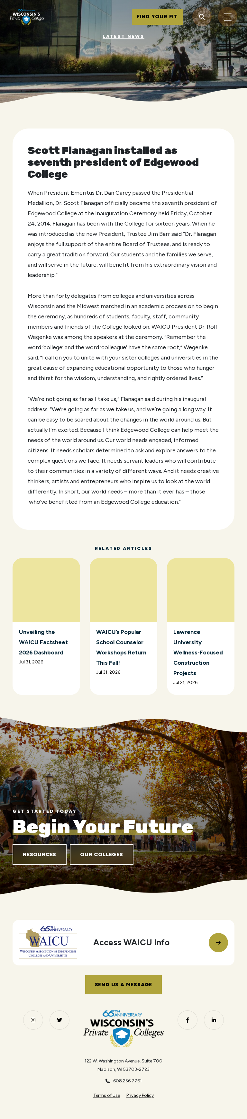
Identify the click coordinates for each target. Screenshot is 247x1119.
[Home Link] (27, 17)
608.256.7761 (127, 1081)
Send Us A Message (123, 984)
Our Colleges (101, 854)
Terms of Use (106, 1095)
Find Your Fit (157, 16)
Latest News (123, 36)
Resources (39, 854)
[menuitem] (106, 1096)
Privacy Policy (140, 1095)
